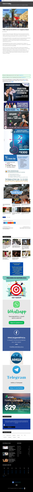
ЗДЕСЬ (12, 81)
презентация (8, 435)
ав (21, 435)
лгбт (25, 435)
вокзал (18, 435)
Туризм (23, 454)
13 (20, 471)
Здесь (25, 80)
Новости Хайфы (23, 453)
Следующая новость (26, 226)
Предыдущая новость (6, 226)
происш (14, 437)
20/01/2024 (5, 31)
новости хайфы (8, 217)
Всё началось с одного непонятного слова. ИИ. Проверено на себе (15, 258)
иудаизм (14, 435)
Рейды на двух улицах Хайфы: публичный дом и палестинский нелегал (7, 258)
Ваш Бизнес (23, 450)
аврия (19, 437)
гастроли (4, 437)
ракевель (9, 437)
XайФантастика (23, 447)
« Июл (4, 476)
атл (4, 435)
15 (28, 471)
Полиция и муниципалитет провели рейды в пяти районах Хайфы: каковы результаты (16, 246)
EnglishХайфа (23, 446)
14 (24, 471)
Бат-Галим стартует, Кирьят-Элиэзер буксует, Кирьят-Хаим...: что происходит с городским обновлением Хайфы (26, 247)
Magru (23, 488)
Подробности (21, 75)
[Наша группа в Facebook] (16, 485)
